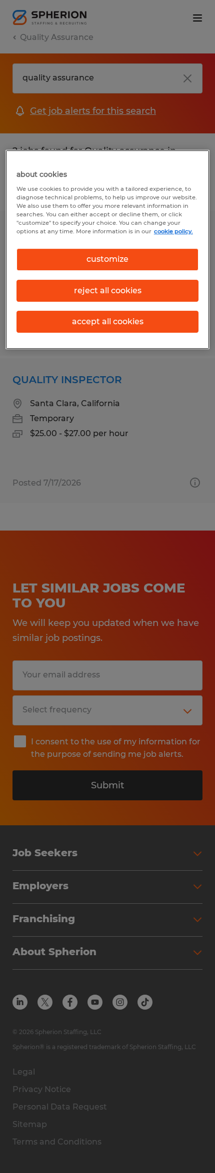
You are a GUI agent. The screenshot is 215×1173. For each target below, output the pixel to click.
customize (107, 259)
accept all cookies (108, 321)
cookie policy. (173, 231)
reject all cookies (108, 290)
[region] (108, 249)
